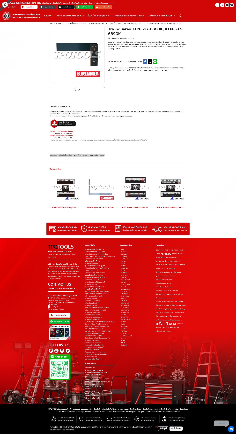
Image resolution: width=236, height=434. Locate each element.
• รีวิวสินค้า (87, 377)
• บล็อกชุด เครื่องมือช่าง (92, 261)
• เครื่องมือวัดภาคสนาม (92, 340)
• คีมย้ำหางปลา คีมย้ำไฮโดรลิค (94, 287)
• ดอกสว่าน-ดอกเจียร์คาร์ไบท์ (94, 333)
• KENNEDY (124, 273)
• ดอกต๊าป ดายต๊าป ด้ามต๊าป (93, 336)
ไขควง (169, 331)
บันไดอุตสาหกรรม (161, 298)
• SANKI (122, 324)
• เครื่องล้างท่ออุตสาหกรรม (93, 317)
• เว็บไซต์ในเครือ (89, 396)
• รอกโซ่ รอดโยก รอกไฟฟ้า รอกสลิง (96, 294)
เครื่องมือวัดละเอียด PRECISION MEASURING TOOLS (133, 68)
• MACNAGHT (124, 294)
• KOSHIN (123, 287)
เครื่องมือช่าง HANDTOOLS (161, 15)
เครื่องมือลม (180, 324)
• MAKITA (123, 298)
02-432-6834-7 (56, 302)
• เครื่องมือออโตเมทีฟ (91, 303)
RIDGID (170, 265)
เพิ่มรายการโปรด (115, 61)
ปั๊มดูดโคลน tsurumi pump (176, 309)
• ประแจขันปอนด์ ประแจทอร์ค (93, 275)
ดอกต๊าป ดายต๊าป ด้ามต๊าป (164, 279)
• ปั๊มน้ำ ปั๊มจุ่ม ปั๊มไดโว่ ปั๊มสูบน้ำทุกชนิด (97, 338)
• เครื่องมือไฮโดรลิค (90, 284)
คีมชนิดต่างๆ (171, 268)
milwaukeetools (161, 261)
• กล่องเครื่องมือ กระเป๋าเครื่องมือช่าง (96, 268)
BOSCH (158, 250)
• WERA (122, 343)
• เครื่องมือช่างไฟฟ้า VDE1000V (95, 252)
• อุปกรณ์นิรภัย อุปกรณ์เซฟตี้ (93, 347)
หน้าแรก (48, 15)
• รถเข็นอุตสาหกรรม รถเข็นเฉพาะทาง (96, 326)
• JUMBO (123, 266)
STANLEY (176, 265)
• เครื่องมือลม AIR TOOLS (93, 280)
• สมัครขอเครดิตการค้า (91, 398)
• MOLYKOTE (124, 310)
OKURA (169, 261)
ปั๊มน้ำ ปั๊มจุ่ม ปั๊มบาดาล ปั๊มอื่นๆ (165, 313)
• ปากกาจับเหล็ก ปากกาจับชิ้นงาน (95, 273)
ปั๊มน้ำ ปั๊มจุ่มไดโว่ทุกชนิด (98, 15)
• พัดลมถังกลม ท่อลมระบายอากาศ (95, 352)
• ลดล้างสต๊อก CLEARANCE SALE (95, 372)
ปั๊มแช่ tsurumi (179, 313)
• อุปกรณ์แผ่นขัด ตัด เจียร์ (92, 359)
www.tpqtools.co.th (57, 309)
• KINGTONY (124, 275)
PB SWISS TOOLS (161, 265)
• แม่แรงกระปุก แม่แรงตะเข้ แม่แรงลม (96, 291)
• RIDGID (123, 322)
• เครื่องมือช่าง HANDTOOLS (94, 249)
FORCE (176, 250)
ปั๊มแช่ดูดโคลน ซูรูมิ (176, 316)
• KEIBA (122, 270)
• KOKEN (123, 282)
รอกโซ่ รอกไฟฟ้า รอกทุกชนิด (69, 15)
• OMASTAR (124, 317)
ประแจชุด (170, 298)
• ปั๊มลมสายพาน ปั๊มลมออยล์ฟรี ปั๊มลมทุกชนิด (99, 322)
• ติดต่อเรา (87, 400)
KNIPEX (174, 254)
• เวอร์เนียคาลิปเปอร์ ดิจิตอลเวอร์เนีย (96, 308)
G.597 (157, 70)
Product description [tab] (60, 106)
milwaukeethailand (171, 257)
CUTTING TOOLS (167, 250)
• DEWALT (123, 256)
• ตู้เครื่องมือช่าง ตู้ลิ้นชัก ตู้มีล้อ (94, 266)
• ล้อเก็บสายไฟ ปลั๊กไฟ (91, 350)
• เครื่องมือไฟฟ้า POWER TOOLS (95, 277)
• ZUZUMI (123, 345)
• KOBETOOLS (125, 280)
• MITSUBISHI (124, 305)
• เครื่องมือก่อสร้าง (90, 298)
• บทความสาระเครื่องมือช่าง (93, 375)
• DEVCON (123, 254)
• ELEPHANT (124, 259)
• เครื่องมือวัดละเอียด (91, 305)
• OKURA (123, 315)
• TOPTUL (123, 331)
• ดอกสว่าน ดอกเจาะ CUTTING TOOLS (97, 331)
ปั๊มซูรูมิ (165, 309)
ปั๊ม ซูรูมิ (158, 305)
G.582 (158, 254)
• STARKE (123, 329)
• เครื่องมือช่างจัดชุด (91, 263)
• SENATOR (124, 326)
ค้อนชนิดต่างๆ (178, 272)
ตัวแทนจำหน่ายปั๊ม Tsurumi (164, 287)
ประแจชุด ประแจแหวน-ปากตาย (165, 302)
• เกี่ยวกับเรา (88, 389)
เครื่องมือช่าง (166, 324)
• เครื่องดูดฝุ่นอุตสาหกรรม (93, 315)
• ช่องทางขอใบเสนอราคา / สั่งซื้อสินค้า (97, 382)
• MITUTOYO (124, 308)
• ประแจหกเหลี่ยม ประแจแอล (93, 259)
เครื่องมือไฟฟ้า (174, 327)
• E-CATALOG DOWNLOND (93, 370)
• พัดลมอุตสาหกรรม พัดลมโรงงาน (95, 354)
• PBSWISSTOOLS (126, 319)
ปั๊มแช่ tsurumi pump (162, 316)
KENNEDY (164, 70)
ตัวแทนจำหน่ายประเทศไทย (163, 283)
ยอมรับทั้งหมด (176, 428)
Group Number (148, 70)
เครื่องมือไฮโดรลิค (161, 331)
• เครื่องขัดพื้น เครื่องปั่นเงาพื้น (94, 345)
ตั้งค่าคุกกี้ (163, 428)
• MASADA (123, 301)
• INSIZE (122, 263)
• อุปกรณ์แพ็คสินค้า (90, 357)
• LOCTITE (123, 291)
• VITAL (122, 340)
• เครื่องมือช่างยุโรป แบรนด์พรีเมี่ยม (96, 254)
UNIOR (182, 265)
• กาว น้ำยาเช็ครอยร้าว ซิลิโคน (94, 329)
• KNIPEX (123, 277)
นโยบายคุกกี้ (70, 430)
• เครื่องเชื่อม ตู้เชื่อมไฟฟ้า (92, 343)
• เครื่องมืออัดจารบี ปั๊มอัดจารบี (94, 282)
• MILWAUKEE (124, 303)
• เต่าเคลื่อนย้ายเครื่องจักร (92, 289)
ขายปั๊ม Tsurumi (161, 268)
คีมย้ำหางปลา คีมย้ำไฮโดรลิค (164, 272)
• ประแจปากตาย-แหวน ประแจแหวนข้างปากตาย (99, 256)
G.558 (181, 250)
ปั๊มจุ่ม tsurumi (166, 305)
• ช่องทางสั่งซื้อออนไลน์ (92, 379)
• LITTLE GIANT (125, 289)
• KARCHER (124, 268)
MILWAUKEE (160, 257)
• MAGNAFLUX (125, 296)
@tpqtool (54, 305)
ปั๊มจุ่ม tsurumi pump (178, 305)
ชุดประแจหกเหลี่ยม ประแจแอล (165, 276)
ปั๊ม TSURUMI (179, 302)
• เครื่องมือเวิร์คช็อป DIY (92, 319)
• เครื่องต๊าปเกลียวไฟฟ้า (92, 301)
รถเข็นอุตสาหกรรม (161, 320)
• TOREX (123, 333)
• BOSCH (123, 252)
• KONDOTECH (125, 284)
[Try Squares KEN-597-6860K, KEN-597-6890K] (77, 55)
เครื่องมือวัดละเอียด (134, 70)
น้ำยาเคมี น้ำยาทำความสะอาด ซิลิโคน (166, 294)
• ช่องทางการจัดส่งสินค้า (92, 386)
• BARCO (123, 249)
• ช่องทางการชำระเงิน (91, 384)
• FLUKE (122, 261)
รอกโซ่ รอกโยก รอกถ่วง (175, 320)
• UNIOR (123, 338)
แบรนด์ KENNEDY (119, 70)
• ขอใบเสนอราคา (89, 368)
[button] (180, 16)
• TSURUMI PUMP (126, 336)
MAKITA (181, 254)
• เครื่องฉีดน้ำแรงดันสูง (92, 312)
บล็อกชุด (181, 294)
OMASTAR (176, 261)
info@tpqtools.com (57, 307)
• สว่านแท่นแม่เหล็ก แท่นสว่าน (93, 296)
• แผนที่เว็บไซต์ (89, 393)
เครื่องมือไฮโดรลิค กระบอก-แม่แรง (128, 15)
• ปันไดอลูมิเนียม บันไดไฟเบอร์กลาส (96, 324)
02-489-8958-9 (69, 302)
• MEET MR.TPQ (89, 391)
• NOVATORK (124, 312)
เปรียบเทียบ (131, 61)
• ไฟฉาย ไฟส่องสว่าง (91, 270)
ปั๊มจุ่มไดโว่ (159, 309)
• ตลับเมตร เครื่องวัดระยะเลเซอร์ (95, 310)
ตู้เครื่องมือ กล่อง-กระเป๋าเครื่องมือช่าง (167, 291)
